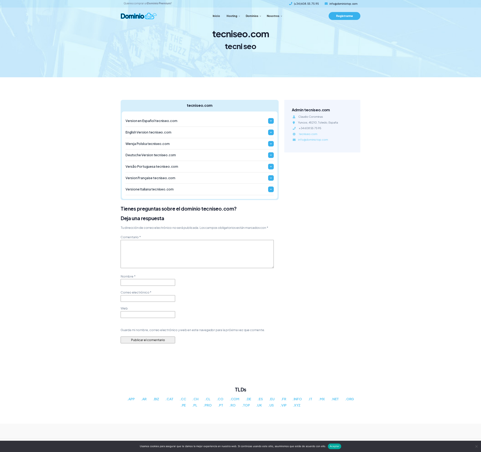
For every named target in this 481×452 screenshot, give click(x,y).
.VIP (283, 405)
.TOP (246, 405)
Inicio (216, 15)
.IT (310, 399)
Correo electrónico (136, 292)
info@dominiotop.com (344, 3)
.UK (259, 405)
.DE (248, 399)
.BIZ (156, 399)
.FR (283, 399)
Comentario (131, 237)
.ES (260, 399)
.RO (232, 405)
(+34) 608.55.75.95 (306, 3)
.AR (144, 399)
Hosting (232, 15)
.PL (194, 405)
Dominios (252, 15)
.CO (220, 399)
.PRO (207, 405)
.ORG (349, 399)
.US (271, 405)
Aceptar (334, 446)
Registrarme (344, 15)
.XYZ (296, 405)
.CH (195, 399)
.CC (183, 399)
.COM (234, 399)
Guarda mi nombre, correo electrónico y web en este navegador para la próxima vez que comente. (193, 330)
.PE (183, 405)
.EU (272, 399)
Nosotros (273, 15)
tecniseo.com (308, 134)
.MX (321, 399)
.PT (220, 405)
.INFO (297, 399)
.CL (207, 399)
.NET (335, 399)
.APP (131, 399)
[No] (476, 446)
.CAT (169, 399)
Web (124, 308)
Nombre (128, 276)
